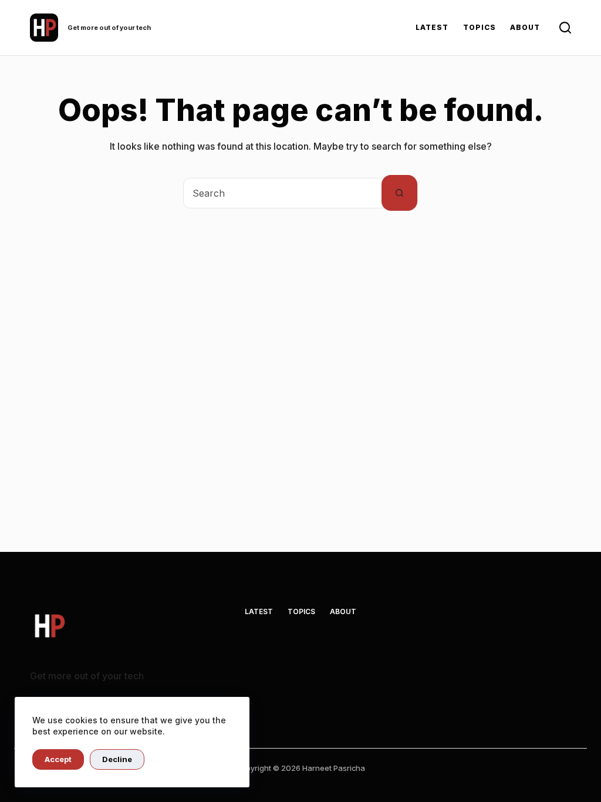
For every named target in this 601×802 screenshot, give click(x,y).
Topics (479, 27)
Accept (58, 759)
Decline (117, 759)
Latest (432, 27)
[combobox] (282, 193)
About (525, 27)
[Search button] (399, 193)
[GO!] (565, 27)
